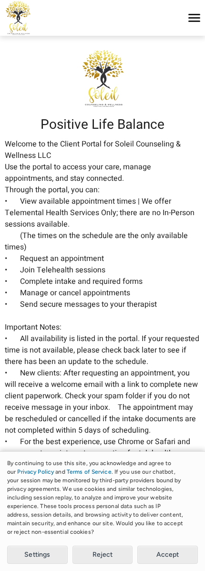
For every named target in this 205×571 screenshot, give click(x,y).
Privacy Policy (35, 471)
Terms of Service (89, 471)
